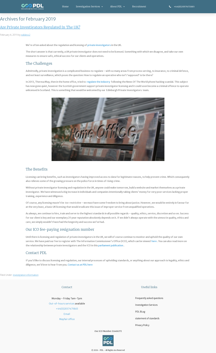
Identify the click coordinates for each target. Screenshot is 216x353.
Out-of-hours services (62, 303)
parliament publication (110, 245)
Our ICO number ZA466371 (108, 331)
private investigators (99, 45)
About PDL (116, 6)
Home (65, 6)
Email (67, 313)
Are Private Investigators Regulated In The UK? (40, 27)
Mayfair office (67, 319)
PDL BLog (140, 311)
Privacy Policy (142, 325)
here (154, 241)
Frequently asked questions (149, 298)
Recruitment (139, 6)
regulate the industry (99, 81)
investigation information (25, 275)
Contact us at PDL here (80, 264)
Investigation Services (88, 6)
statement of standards (147, 318)
